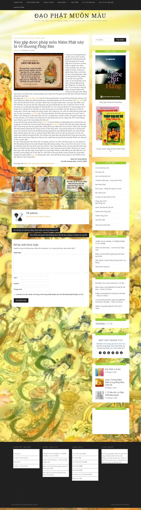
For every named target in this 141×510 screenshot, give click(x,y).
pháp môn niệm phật (31, 163)
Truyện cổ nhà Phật (20, 466)
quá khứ (45, 122)
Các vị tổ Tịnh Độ (106, 2)
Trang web (18, 289)
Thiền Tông (99, 216)
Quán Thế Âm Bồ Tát (102, 207)
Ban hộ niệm (19, 7)
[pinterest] (117, 352)
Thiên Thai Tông (101, 211)
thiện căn (55, 124)
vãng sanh (79, 100)
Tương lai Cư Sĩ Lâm (117, 283)
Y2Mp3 (97, 293)
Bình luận (18, 252)
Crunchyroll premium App (105, 300)
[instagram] (112, 352)
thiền (112, 346)
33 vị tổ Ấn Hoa (88, 2)
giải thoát (114, 344)
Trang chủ (18, 2)
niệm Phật (113, 348)
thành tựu (121, 344)
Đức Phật (98, 193)
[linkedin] (108, 352)
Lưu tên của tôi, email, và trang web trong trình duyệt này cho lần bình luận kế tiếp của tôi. (49, 294)
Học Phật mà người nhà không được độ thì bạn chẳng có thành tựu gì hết (58, 235)
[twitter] (104, 352)
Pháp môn (62, 2)
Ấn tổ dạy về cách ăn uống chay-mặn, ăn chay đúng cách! (36, 230)
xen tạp (34, 155)
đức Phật (34, 113)
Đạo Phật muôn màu (70, 15)
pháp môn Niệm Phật (31, 98)
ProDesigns (125, 504)
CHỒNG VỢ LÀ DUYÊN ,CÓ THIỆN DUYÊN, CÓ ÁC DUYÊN (23, 197)
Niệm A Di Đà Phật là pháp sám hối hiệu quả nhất (49, 199)
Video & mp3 (49, 2)
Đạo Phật (98, 184)
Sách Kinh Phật (33, 2)
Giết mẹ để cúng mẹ (102, 266)
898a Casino (99, 287)
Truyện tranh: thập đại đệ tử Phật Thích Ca (110, 150)
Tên (16, 278)
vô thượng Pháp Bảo (47, 163)
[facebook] (100, 352)
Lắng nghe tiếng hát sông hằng (110, 102)
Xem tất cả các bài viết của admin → (39, 216)
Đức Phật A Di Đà (112, 369)
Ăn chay (98, 172)
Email (16, 283)
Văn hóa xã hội (100, 225)
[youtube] (121, 352)
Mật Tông (98, 203)
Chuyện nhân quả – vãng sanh (106, 180)
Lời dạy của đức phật (36, 38)
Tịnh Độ (98, 220)
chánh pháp (107, 344)
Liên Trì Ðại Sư (20, 38)
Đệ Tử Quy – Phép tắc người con (106, 188)
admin (16, 50)
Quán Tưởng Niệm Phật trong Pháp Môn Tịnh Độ (114, 382)
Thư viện (74, 2)
